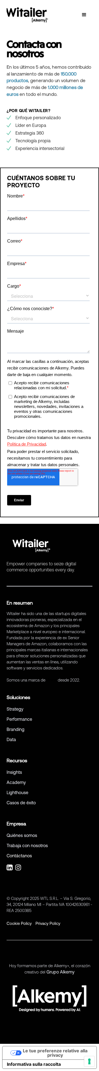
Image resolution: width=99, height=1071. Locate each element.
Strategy (15, 708)
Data (11, 739)
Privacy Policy (47, 923)
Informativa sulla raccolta (34, 1064)
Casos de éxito (22, 802)
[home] (27, 15)
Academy (16, 782)
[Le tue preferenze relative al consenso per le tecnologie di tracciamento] (89, 1061)
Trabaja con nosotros (28, 845)
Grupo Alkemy (60, 971)
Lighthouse (17, 792)
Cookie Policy (19, 923)
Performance (19, 719)
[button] (84, 15)
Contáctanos (19, 855)
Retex (51, 680)
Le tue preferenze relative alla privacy (55, 1053)
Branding (15, 729)
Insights (14, 772)
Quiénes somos (22, 835)
